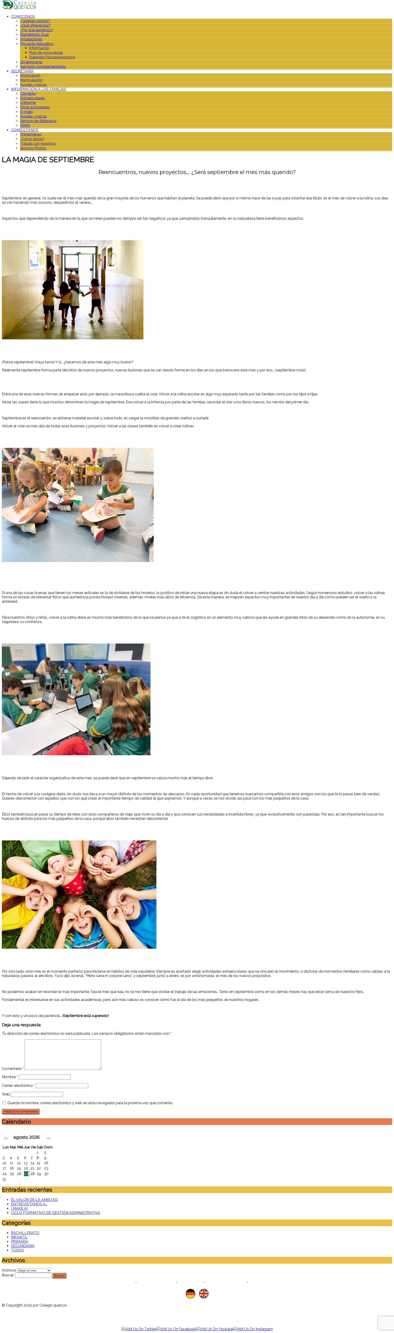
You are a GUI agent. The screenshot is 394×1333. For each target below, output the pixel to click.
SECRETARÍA (22, 71)
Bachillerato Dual (34, 34)
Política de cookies (156, 1282)
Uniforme (28, 102)
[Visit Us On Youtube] (214, 1329)
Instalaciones (31, 39)
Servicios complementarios (43, 66)
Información (39, 48)
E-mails (26, 112)
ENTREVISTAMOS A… (29, 1204)
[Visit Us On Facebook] (176, 1329)
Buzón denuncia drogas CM (275, 1282)
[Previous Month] (6, 1138)
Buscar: (8, 1275)
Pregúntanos (30, 134)
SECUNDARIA (22, 1246)
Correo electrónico (18, 1085)
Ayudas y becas (33, 84)
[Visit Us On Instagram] (253, 1329)
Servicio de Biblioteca (38, 121)
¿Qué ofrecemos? (35, 25)
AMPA (25, 125)
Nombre (10, 1077)
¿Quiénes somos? (35, 21)
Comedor (28, 93)
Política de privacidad (114, 1282)
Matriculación (31, 80)
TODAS (17, 1250)
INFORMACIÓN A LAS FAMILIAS (38, 89)
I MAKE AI (19, 1208)
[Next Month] (48, 1138)
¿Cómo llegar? (32, 139)
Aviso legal (190, 1282)
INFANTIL (19, 1237)
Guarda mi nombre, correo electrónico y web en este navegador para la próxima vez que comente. (90, 1103)
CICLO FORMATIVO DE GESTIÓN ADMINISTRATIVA (55, 1213)
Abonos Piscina (33, 148)
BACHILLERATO (25, 1233)
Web (6, 1094)
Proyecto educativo (36, 44)
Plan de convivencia (46, 52)
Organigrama (31, 62)
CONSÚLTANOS (25, 130)
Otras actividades (35, 107)
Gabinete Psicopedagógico (52, 57)
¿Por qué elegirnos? (36, 30)
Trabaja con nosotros (38, 143)
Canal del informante (225, 1282)
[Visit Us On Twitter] (139, 1329)
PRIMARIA (19, 1241)
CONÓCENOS (23, 16)
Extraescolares (32, 98)
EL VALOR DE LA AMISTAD (34, 1200)
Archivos (9, 1270)
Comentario (13, 1068)
